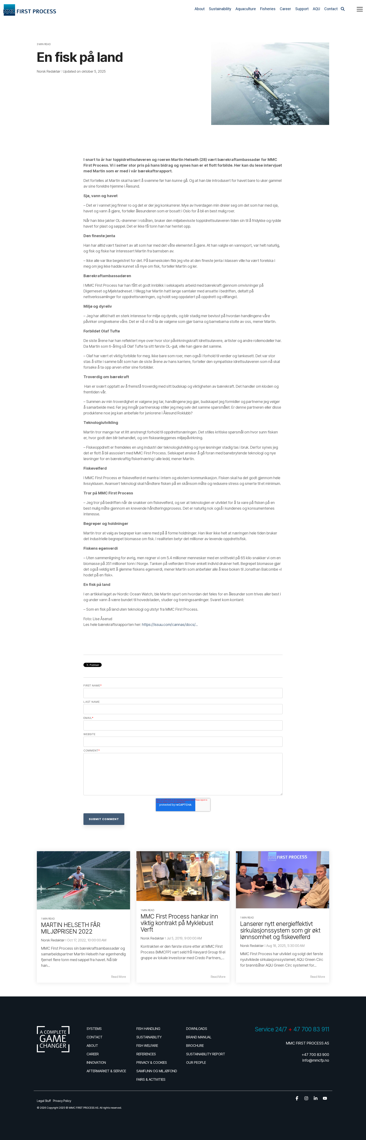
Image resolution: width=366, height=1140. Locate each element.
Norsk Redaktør (49, 71)
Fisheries (268, 9)
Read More (118, 976)
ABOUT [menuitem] (92, 1045)
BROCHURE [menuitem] (195, 1045)
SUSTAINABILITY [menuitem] (149, 1037)
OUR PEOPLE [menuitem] (196, 1062)
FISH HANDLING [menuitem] (148, 1029)
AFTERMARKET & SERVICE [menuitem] (106, 1071)
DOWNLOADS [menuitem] (196, 1029)
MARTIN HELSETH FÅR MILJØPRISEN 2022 (70, 928)
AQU (316, 9)
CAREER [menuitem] (93, 1054)
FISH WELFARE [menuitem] (147, 1045)
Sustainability (220, 9)
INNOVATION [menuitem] (96, 1062)
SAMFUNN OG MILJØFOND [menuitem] (156, 1071)
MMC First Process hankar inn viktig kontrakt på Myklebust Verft (179, 923)
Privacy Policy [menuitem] (62, 1101)
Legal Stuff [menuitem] (44, 1101)
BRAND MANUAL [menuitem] (198, 1037)
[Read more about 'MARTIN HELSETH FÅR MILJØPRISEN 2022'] (83, 880)
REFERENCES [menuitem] (146, 1054)
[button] (360, 9)
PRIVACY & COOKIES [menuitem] (151, 1062)
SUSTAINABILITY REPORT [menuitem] (205, 1054)
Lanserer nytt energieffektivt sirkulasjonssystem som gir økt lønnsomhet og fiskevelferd (280, 930)
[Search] (342, 9)
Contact (331, 9)
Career (285, 9)
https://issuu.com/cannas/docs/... (170, 624)
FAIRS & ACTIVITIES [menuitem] (150, 1079)
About (200, 9)
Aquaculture (246, 9)
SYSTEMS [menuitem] (94, 1029)
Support (302, 9)
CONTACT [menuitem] (95, 1037)
